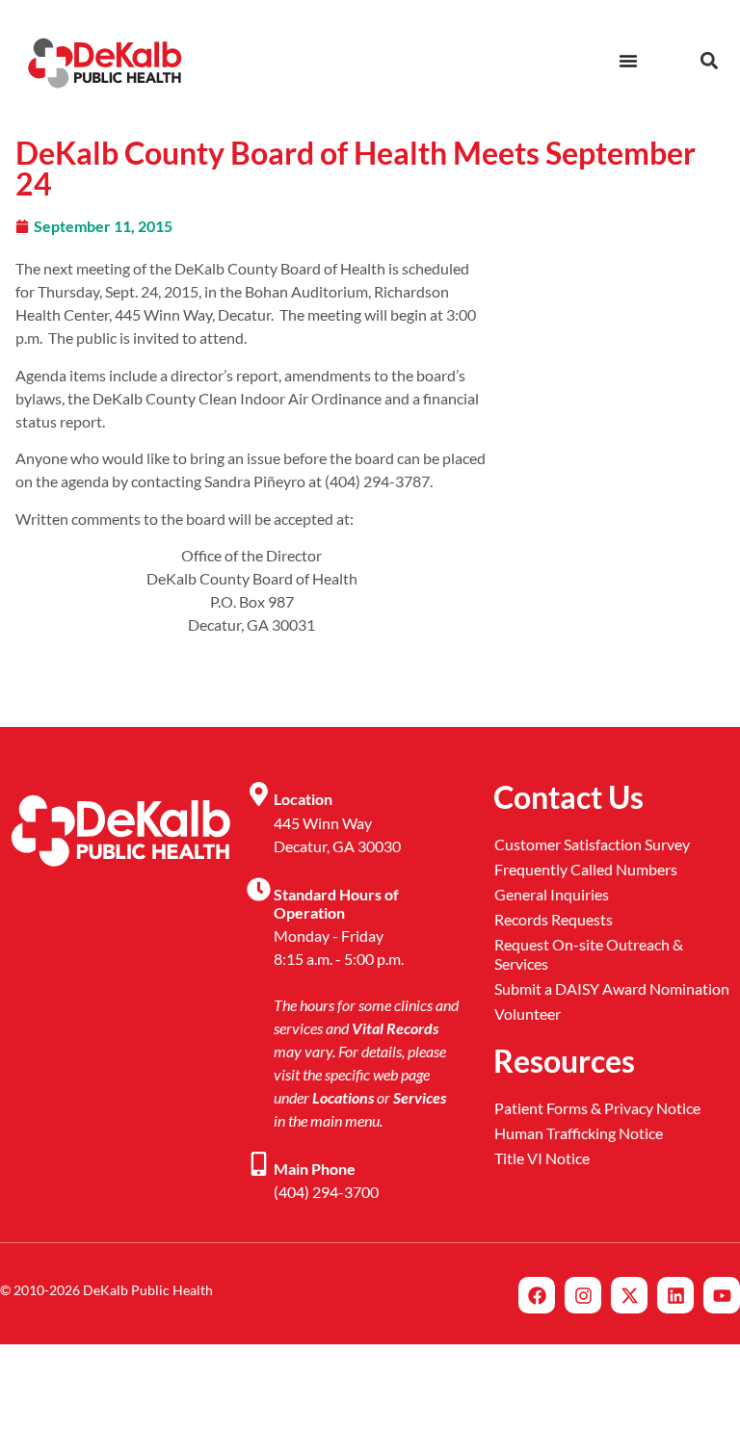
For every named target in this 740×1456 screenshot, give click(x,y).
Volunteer (527, 1013)
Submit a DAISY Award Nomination (611, 988)
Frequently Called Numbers (585, 869)
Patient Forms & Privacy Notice (597, 1108)
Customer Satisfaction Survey (592, 844)
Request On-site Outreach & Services (588, 954)
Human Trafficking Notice (578, 1133)
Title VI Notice (542, 1158)
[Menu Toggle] (628, 60)
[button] (709, 60)
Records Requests (553, 919)
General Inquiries (551, 894)
